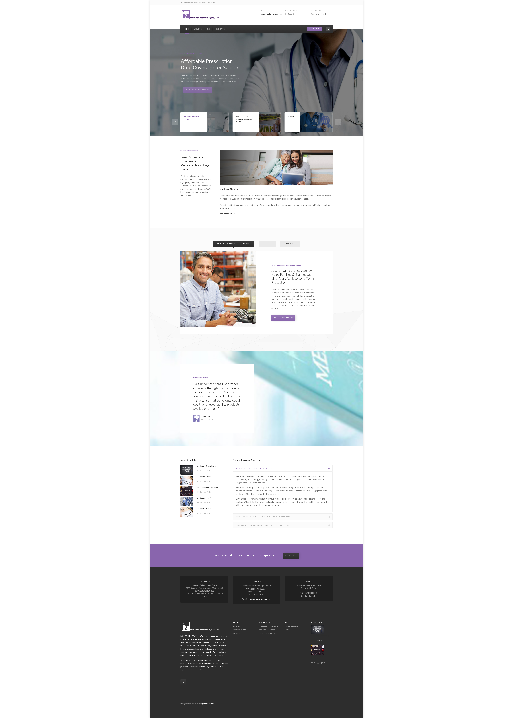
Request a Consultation (195, 93)
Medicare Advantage (267, 630)
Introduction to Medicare (268, 626)
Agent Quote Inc (207, 704)
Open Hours (316, 11)
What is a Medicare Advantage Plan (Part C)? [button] (254, 468)
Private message (291, 626)
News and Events (239, 630)
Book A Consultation (283, 318)
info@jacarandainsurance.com (270, 14)
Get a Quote (291, 556)
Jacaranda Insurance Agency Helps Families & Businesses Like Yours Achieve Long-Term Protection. (292, 276)
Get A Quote (314, 29)
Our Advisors (290, 244)
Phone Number (291, 11)
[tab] (283, 468)
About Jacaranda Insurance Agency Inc (233, 244)
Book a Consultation (227, 213)
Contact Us (220, 29)
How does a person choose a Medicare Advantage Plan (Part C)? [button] (262, 525)
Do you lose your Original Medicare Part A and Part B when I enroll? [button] (264, 517)
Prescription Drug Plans (268, 633)
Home (187, 29)
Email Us (262, 11)
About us (198, 29)
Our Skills (267, 244)
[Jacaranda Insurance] (200, 15)
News (208, 29)
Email (287, 630)
